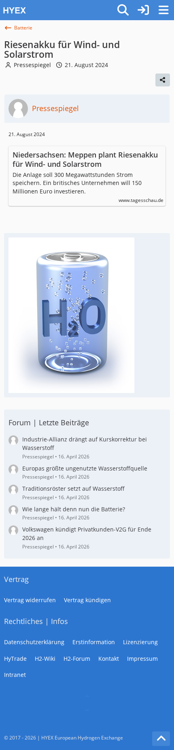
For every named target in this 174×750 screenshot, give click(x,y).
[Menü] (163, 10)
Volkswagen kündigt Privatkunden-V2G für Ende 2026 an (86, 533)
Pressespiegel (32, 65)
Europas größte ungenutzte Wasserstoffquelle (84, 468)
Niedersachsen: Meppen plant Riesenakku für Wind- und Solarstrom (85, 159)
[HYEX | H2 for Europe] (56, 10)
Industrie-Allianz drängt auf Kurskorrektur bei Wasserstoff (84, 443)
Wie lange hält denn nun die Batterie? (73, 509)
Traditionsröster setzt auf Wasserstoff (73, 488)
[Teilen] (162, 80)
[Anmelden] (143, 10)
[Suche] (123, 10)
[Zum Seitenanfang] (161, 738)
